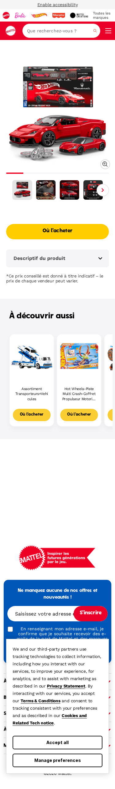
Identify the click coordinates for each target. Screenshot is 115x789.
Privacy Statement (66, 685)
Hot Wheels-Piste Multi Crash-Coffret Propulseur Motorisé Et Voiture (79, 394)
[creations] (78, 15)
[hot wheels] (39, 15)
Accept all (57, 742)
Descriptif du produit (39, 258)
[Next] (103, 190)
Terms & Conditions (40, 700)
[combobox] (61, 31)
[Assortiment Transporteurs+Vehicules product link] (32, 356)
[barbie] (20, 15)
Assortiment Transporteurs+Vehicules (31, 394)
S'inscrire (91, 613)
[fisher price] (58, 15)
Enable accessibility (57, 4)
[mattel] (6, 15)
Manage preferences (57, 760)
